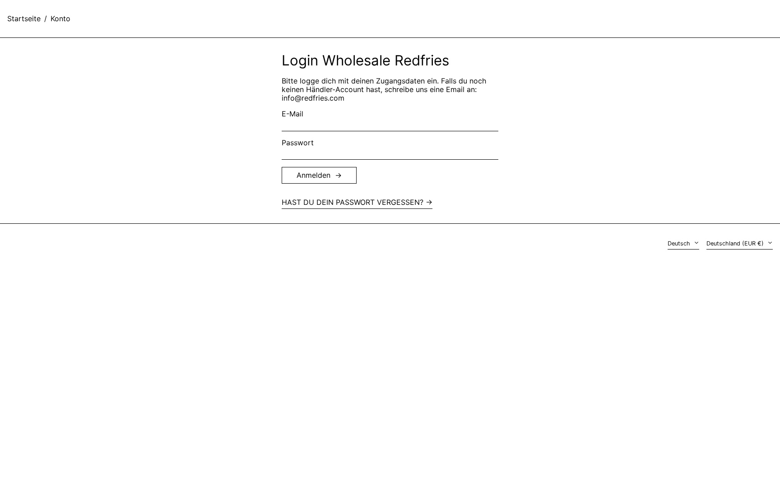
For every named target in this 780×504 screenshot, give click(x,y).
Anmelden (313, 175)
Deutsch (680, 243)
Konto (60, 18)
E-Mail (292, 114)
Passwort (298, 143)
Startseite (24, 18)
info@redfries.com (313, 97)
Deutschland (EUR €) (736, 243)
